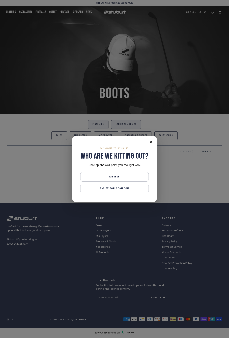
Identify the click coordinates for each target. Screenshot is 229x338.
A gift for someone (114, 188)
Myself (114, 176)
